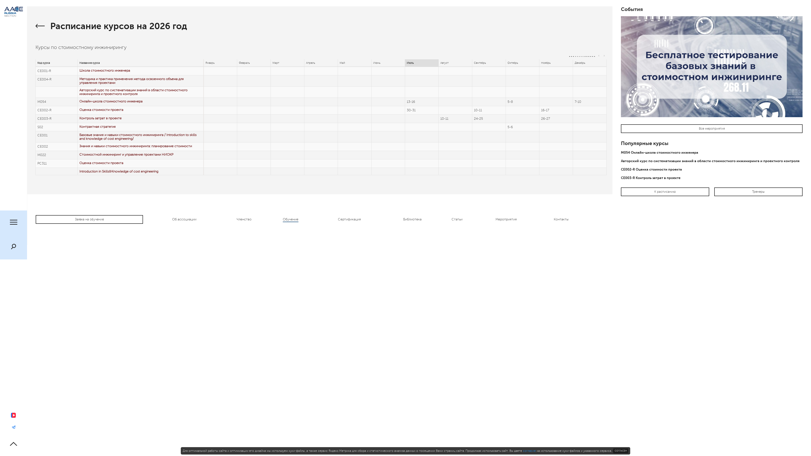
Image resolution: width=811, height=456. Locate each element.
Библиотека (412, 219)
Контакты (561, 219)
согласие (529, 450)
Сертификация (349, 219)
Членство (244, 219)
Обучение (290, 219)
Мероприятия (506, 219)
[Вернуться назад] (40, 26)
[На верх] (13, 443)
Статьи (457, 219)
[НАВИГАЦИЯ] (13, 222)
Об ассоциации (184, 219)
